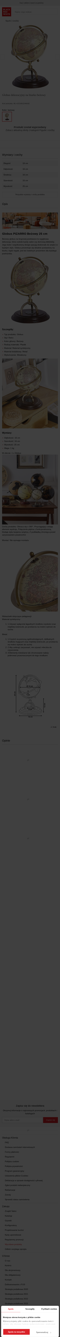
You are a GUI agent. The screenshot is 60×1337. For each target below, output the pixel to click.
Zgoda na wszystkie (16, 1332)
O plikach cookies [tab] (49, 1309)
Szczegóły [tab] (29, 1309)
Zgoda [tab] (11, 1309)
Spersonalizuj (42, 1332)
